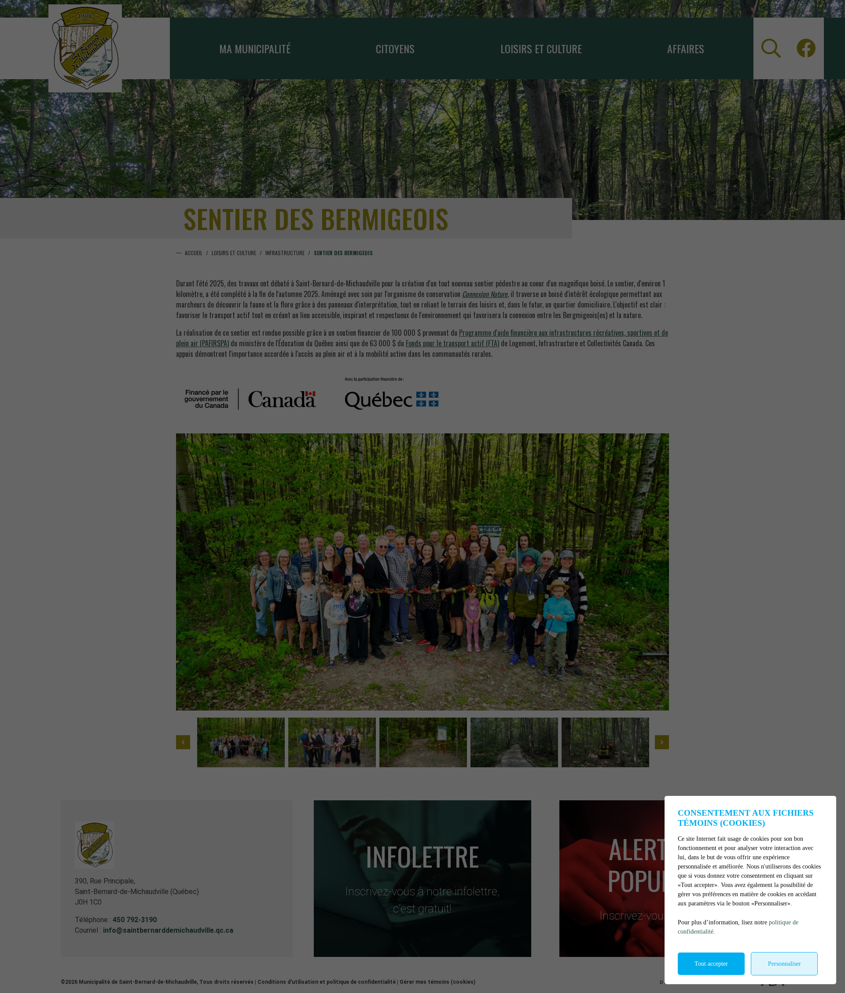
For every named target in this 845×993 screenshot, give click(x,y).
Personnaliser (784, 963)
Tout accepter (711, 963)
